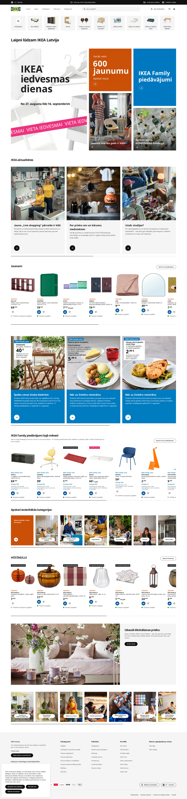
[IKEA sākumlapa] (15, 9)
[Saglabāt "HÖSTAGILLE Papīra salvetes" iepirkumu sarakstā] (122, 603)
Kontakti (174, 795)
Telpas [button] (36, 9)
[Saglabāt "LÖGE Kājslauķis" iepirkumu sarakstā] (174, 312)
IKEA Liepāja (153, 750)
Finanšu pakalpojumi (66, 753)
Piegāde (63, 746)
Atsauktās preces (96, 757)
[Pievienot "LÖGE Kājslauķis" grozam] (170, 312)
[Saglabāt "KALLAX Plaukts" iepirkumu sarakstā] (13, 312)
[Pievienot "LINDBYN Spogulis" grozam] (143, 310)
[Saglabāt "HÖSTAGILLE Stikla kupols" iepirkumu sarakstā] (96, 602)
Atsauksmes (95, 761)
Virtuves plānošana (66, 757)
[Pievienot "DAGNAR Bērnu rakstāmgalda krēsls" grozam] (39, 493)
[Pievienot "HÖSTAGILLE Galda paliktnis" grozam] (65, 603)
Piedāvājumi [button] (46, 9)
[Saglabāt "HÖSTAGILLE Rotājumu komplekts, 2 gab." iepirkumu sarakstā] (13, 603)
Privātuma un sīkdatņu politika (161, 795)
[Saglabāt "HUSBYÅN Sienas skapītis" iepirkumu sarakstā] (44, 312)
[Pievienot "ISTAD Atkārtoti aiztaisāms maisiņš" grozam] (65, 312)
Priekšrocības (15, 751)
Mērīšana (63, 768)
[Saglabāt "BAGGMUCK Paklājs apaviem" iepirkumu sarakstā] (70, 493)
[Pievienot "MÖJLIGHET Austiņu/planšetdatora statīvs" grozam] (143, 493)
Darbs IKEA (123, 772)
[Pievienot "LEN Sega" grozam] (117, 310)
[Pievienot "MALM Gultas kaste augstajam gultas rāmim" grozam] (91, 493)
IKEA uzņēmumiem (126, 761)
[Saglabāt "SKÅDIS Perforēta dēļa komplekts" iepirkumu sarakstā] (96, 312)
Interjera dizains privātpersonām (70, 764)
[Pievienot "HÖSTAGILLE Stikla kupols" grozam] (91, 602)
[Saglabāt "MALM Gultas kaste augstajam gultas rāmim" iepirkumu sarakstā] (96, 493)
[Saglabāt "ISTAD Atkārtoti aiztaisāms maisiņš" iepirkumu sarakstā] (70, 312)
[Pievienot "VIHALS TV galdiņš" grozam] (13, 493)
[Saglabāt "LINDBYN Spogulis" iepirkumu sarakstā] (148, 310)
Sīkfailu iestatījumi (14, 791)
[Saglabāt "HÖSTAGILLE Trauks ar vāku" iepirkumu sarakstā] (44, 602)
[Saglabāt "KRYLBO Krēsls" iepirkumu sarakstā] (117, 492)
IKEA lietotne (124, 768)
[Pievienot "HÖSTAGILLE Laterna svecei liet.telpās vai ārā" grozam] (143, 603)
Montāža (63, 772)
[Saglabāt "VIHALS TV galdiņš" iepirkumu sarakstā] (17, 493)
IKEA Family (124, 764)
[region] (25, 780)
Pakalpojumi (95, 746)
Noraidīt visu (32, 787)
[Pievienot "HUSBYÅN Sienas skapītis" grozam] (39, 312)
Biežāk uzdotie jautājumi (99, 750)
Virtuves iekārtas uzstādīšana (69, 761)
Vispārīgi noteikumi (145, 795)
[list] (93, 23)
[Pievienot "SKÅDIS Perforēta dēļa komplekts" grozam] (91, 312)
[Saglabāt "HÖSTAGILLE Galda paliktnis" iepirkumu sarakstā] (70, 603)
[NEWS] (110, 70)
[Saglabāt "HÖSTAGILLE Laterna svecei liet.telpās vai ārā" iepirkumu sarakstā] (148, 603)
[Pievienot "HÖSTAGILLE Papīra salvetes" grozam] (117, 603)
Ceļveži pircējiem (96, 764)
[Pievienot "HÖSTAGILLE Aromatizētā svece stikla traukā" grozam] (170, 603)
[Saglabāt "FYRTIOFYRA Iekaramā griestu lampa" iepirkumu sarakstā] (170, 493)
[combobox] (110, 9)
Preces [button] (28, 9)
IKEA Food (123, 757)
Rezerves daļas (96, 768)
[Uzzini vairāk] (65, 654)
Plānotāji (94, 753)
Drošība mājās (124, 753)
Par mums (123, 746)
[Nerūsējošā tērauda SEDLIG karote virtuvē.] (145, 530)
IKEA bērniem (124, 750)
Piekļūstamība (134, 795)
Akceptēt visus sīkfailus (15, 787)
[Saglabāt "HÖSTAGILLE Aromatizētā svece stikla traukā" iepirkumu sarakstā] (174, 603)
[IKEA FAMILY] (154, 77)
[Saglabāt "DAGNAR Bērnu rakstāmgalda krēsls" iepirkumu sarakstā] (44, 493)
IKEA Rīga (152, 746)
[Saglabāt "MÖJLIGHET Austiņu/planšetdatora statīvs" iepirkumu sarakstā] (148, 493)
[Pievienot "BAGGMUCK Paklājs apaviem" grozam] (65, 493)
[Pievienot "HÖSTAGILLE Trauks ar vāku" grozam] (39, 602)
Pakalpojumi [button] (68, 9)
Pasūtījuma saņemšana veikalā (70, 750)
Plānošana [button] (57, 9)
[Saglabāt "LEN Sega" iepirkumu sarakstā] (122, 310)
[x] (169, 530)
